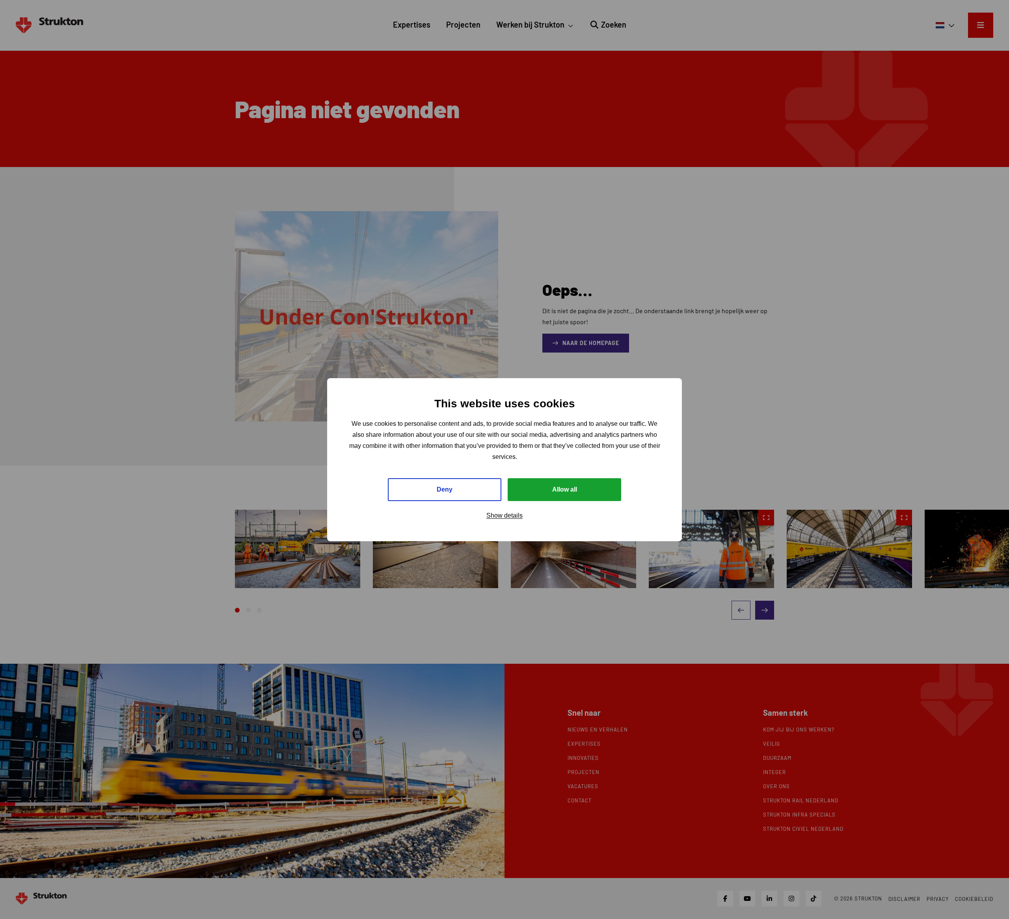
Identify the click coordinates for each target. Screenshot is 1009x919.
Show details (504, 515)
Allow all (564, 489)
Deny (444, 489)
